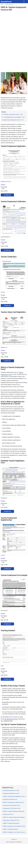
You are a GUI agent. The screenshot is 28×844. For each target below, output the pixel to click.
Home (2, 4)
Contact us (14, 839)
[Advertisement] (14, 26)
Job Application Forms (10, 719)
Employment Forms (9, 4)
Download (7, 195)
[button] (23, 1)
